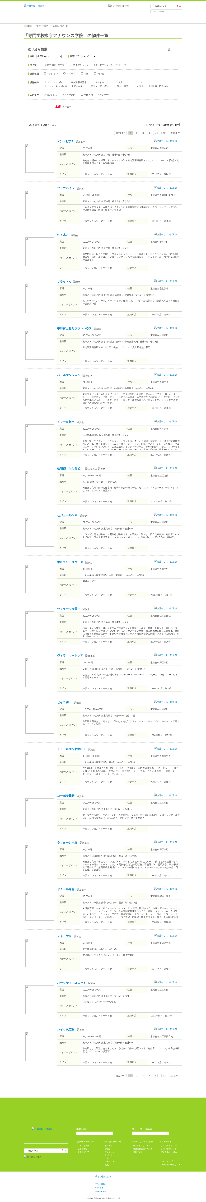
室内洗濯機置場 (79, 82)
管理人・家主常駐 (100, 86)
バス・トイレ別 (54, 82)
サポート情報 (162, 18)
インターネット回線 (57, 86)
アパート (70, 73)
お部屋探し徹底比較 (83, 18)
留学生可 (105, 95)
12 (164, 133)
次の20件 (175, 133)
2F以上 (120, 82)
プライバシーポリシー (170, 1164)
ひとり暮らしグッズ (141, 1145)
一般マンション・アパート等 (112, 65)
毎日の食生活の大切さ (142, 1149)
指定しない (52, 95)
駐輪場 (78, 86)
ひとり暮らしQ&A (169, 1152)
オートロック (102, 82)
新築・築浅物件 (160, 86)
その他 (100, 73)
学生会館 (108, 1145)
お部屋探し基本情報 (43, 18)
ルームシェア (110, 1161)
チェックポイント (169, 1149)
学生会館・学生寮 (56, 65)
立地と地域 (82, 1149)
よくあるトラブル (169, 1145)
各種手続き (138, 1152)
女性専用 (88, 95)
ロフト (140, 86)
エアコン (137, 82)
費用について (83, 1152)
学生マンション (81, 65)
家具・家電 (122, 86)
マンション (52, 73)
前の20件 (120, 133)
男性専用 (70, 95)
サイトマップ (167, 1161)
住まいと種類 (83, 1145)
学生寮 (108, 1149)
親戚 (107, 1165)
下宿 (86, 73)
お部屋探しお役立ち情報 (123, 18)
